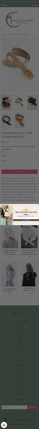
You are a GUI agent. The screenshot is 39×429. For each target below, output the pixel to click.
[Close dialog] (38, 204)
